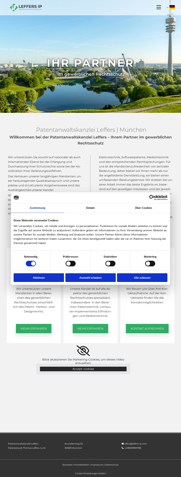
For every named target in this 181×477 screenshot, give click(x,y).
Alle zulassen (142, 277)
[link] (83, 350)
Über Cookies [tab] (143, 207)
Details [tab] (90, 207)
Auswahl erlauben (90, 277)
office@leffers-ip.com (135, 443)
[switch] (71, 263)
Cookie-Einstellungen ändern (90, 473)
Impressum (97, 464)
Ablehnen (39, 277)
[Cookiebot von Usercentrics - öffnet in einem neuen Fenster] (151, 197)
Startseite (67, 464)
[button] (33, 328)
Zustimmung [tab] (37, 207)
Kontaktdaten (81, 464)
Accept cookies (83, 369)
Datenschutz (112, 464)
